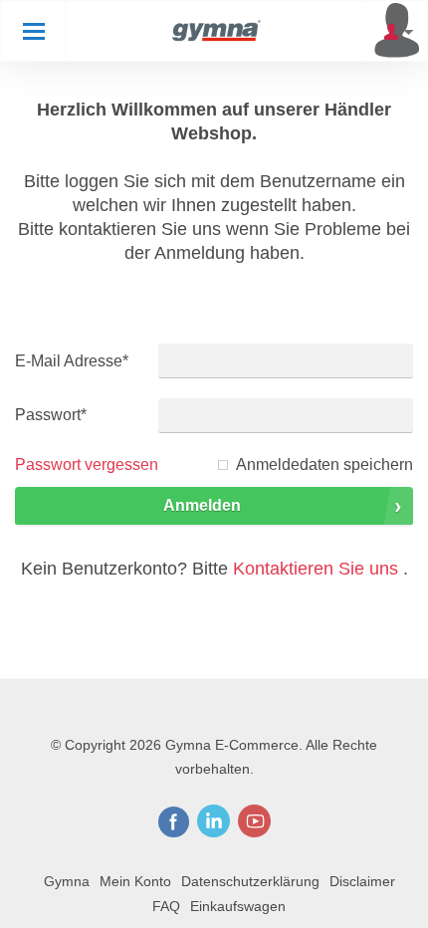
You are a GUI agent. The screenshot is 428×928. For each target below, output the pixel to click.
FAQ (166, 906)
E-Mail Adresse (71, 360)
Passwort (51, 414)
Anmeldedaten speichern (324, 464)
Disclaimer (362, 881)
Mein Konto (135, 881)
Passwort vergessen (86, 464)
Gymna (67, 881)
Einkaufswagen (238, 906)
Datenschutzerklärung (250, 881)
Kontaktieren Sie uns (315, 569)
